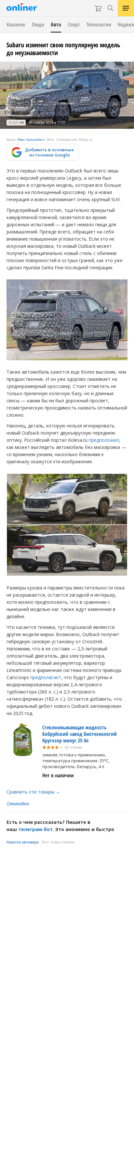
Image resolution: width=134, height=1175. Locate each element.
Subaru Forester (63, 842)
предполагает (45, 677)
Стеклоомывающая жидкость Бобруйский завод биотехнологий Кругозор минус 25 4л (79, 734)
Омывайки (18, 803)
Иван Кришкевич (31, 139)
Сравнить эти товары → (33, 792)
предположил (104, 440)
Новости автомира (23, 842)
